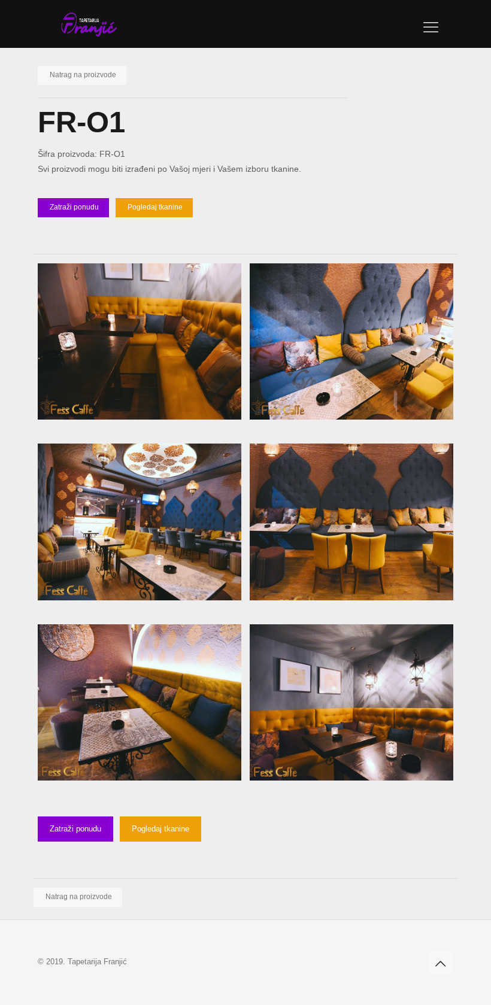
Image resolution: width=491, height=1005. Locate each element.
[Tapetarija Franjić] (89, 24)
